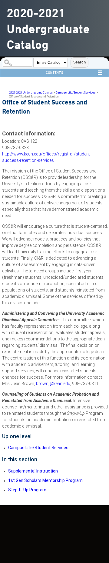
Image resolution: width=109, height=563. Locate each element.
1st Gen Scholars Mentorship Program (45, 480)
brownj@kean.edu (53, 383)
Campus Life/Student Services (76, 92)
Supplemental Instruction (33, 471)
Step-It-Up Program (27, 489)
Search (79, 62)
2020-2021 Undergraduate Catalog (31, 92)
